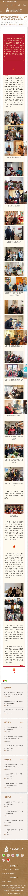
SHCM (4, 1)
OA (11, 869)
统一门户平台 (5, 869)
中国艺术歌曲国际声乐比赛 (9, 873)
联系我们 (9, 881)
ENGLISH (13, 5)
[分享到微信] (6, 681)
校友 (15, 1)
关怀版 (24, 5)
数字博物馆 (13, 873)
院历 (3, 881)
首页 (7, 24)
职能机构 (11, 24)
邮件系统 (17, 869)
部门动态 (21, 24)
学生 (8, 1)
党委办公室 (16, 24)
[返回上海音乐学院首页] (14, 10)
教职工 (11, 1)
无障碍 (19, 5)
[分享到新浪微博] (4, 681)
